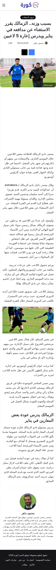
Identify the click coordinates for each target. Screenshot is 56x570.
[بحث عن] (52, 6)
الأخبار (31, 564)
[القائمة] (3, 6)
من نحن (22, 560)
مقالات (24, 564)
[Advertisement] (28, 118)
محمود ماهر (28, 513)
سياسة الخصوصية (43, 560)
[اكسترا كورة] (28, 5)
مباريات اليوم (11, 560)
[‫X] (24, 52)
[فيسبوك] (32, 52)
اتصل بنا (30, 560)
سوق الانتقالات (28, 17)
